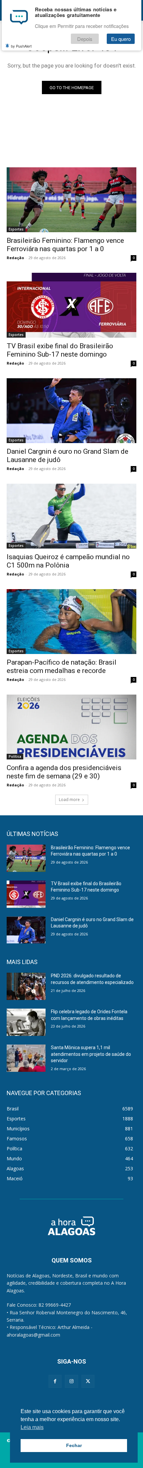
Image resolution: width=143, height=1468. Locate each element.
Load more (69, 799)
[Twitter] (87, 1381)
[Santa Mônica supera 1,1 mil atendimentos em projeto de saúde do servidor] (26, 1058)
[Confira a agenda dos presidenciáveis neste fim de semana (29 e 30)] (71, 727)
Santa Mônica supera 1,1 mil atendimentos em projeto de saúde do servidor (91, 1054)
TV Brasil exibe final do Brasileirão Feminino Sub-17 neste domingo (60, 350)
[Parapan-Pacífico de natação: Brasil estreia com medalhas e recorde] (71, 621)
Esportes (16, 229)
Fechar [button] (74, 1445)
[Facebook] (55, 1381)
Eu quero (121, 38)
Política (15, 756)
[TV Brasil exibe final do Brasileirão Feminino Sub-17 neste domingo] (71, 305)
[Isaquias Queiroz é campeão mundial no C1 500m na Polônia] (71, 516)
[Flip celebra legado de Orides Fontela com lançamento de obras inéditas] (26, 1022)
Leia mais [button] (32, 1427)
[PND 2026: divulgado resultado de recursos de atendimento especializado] (26, 986)
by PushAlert (21, 46)
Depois (84, 38)
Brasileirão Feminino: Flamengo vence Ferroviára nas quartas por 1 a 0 (65, 245)
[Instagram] (71, 1381)
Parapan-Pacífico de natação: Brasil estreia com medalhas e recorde (61, 666)
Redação (15, 257)
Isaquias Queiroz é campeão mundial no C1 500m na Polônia (68, 561)
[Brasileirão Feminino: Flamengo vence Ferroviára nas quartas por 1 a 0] (71, 199)
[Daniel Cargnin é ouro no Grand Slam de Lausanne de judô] (71, 410)
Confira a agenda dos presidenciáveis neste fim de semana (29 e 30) (64, 772)
